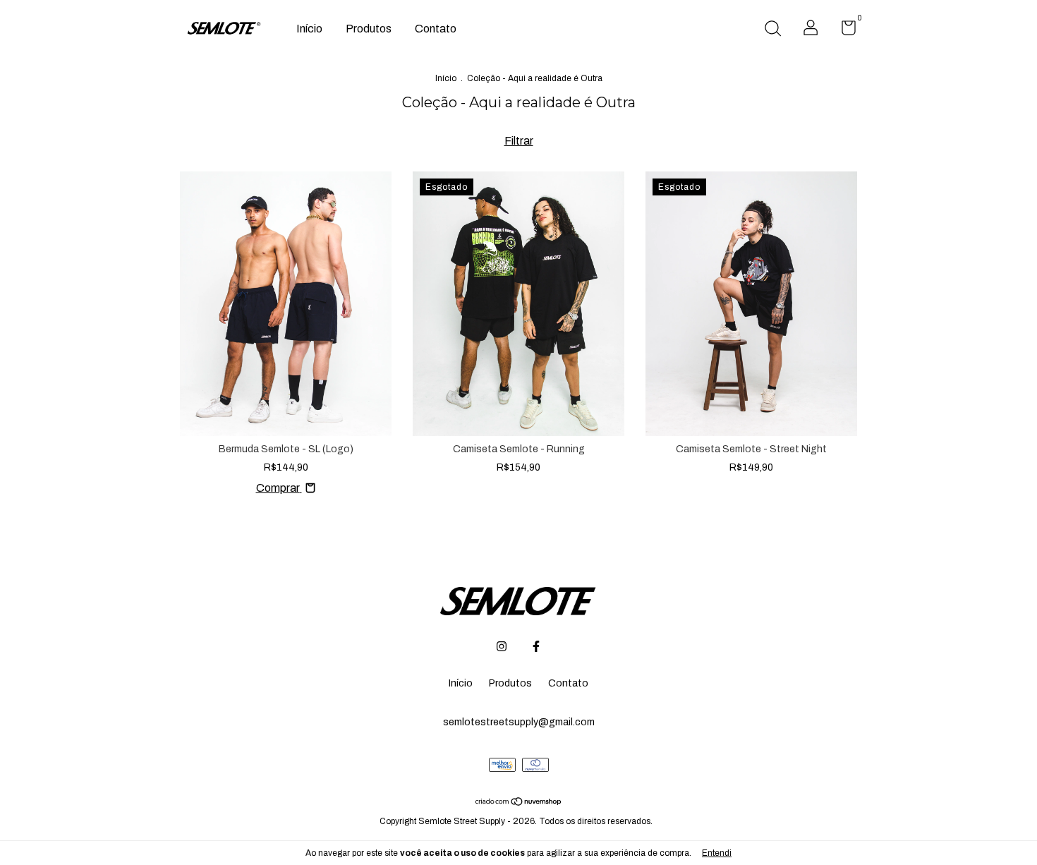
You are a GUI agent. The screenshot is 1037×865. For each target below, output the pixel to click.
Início (309, 29)
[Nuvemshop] (519, 803)
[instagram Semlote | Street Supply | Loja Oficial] (501, 646)
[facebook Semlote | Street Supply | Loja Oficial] (536, 646)
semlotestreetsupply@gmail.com (519, 722)
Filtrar (518, 141)
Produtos (369, 29)
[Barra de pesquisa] (772, 30)
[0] (843, 30)
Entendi (717, 853)
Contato (435, 29)
